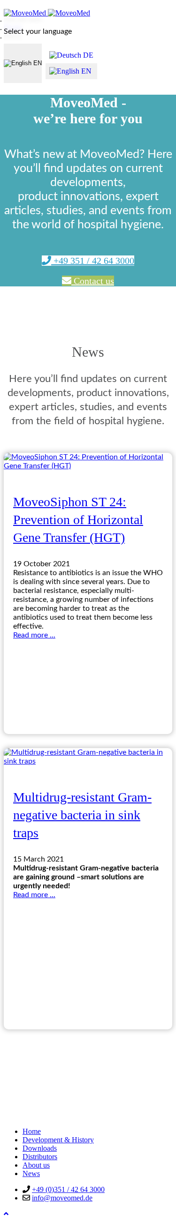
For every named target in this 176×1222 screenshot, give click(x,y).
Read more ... (34, 635)
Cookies (35, 1115)
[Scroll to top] (6, 1214)
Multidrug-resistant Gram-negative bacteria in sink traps (82, 815)
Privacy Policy (44, 1107)
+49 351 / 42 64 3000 (92, 260)
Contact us (92, 281)
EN (36, 63)
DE (87, 55)
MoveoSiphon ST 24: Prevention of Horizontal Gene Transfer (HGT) (78, 520)
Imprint (33, 1098)
